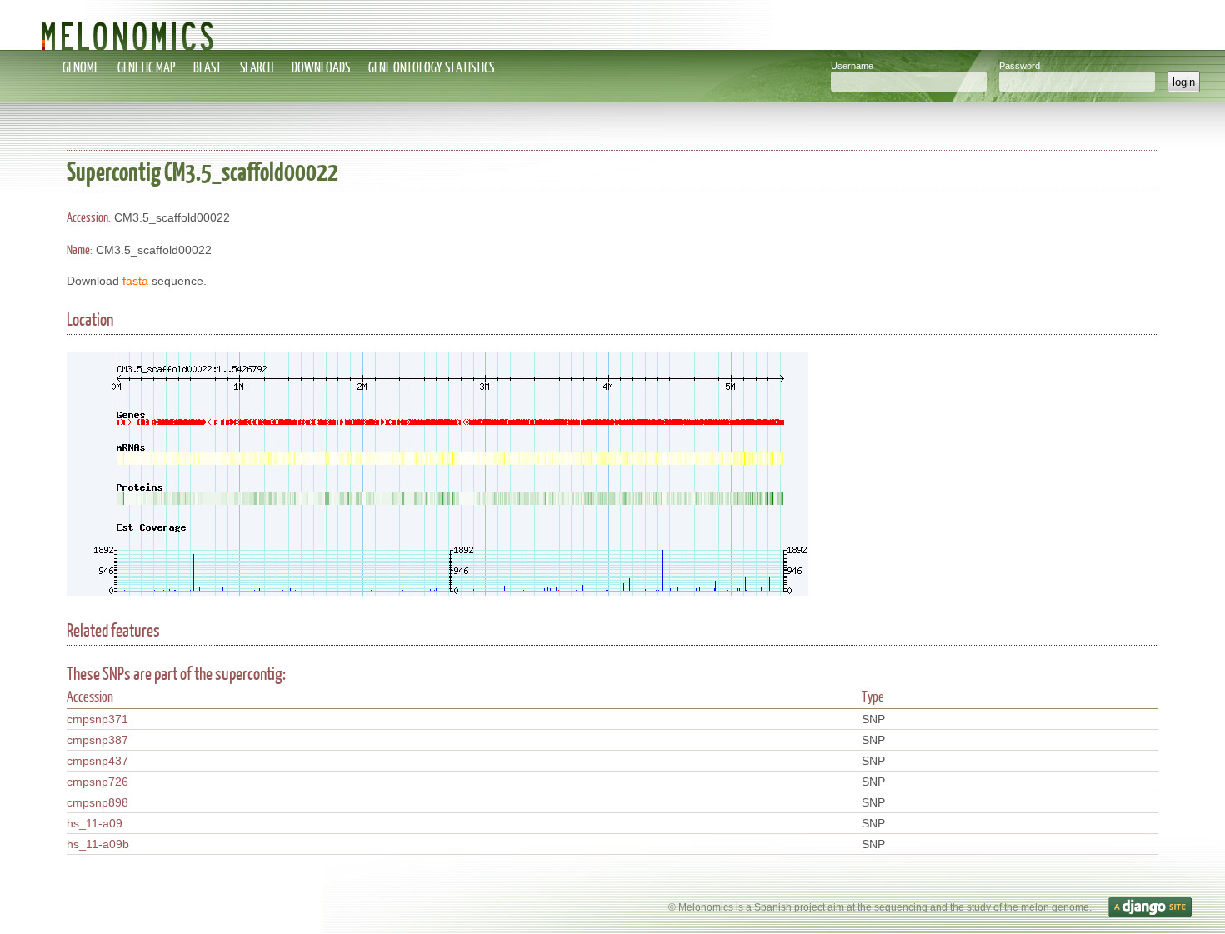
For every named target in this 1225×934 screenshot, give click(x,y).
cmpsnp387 (97, 740)
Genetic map (146, 67)
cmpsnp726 (97, 781)
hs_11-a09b (98, 844)
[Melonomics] (612, 25)
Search (256, 67)
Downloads (321, 67)
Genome (80, 67)
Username (852, 66)
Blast (207, 67)
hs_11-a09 (94, 823)
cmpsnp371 (97, 719)
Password (1019, 66)
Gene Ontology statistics (431, 67)
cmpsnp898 (97, 802)
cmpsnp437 (97, 760)
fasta (135, 280)
